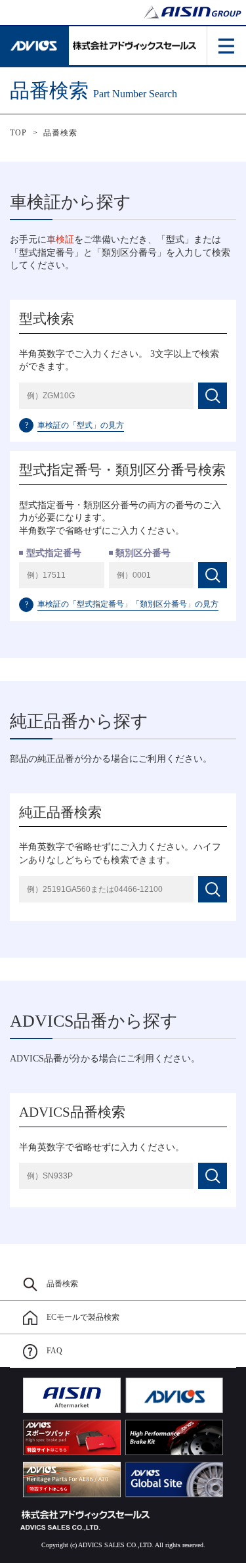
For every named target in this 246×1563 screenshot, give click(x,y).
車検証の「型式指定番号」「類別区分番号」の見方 (121, 604)
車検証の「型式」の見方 (74, 425)
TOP (19, 132)
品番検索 (60, 132)
